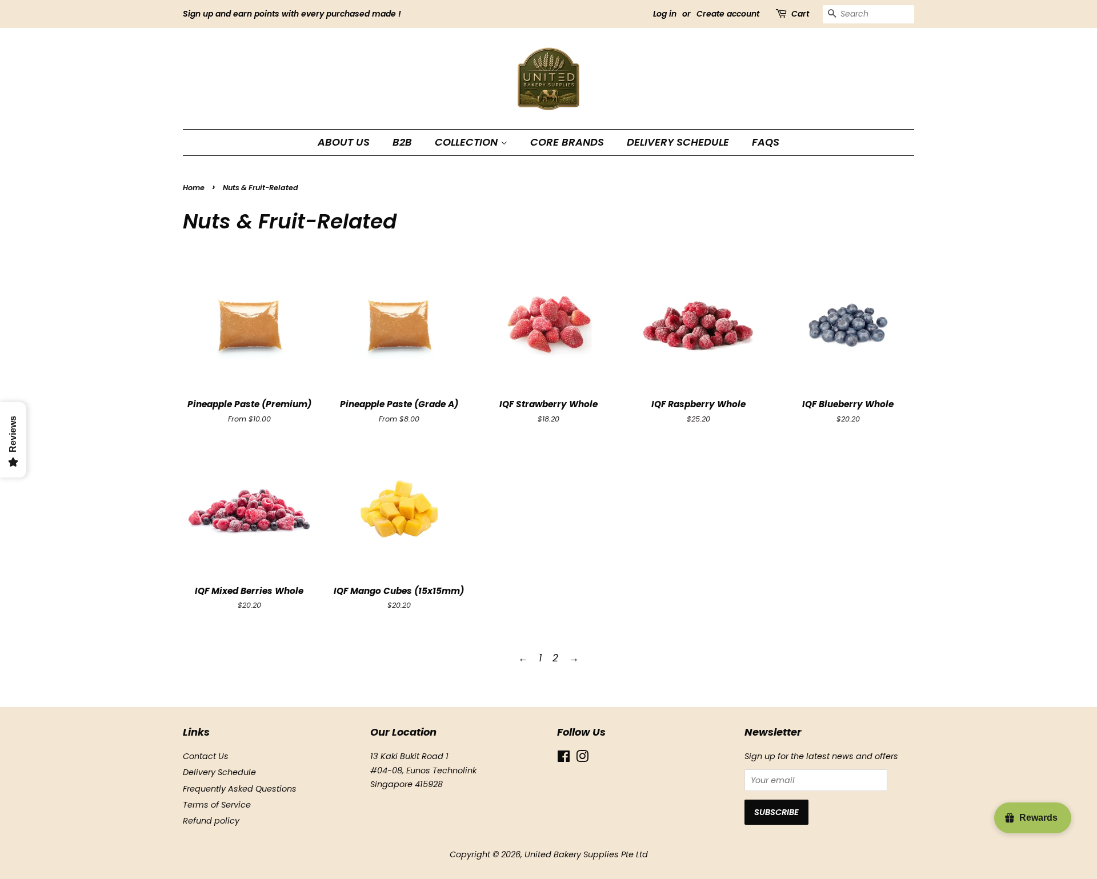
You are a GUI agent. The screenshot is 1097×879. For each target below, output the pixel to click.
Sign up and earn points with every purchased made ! (292, 13)
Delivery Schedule (678, 142)
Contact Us (206, 756)
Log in (664, 13)
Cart (800, 13)
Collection (468, 142)
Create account (727, 13)
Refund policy (211, 820)
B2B (402, 142)
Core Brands (567, 142)
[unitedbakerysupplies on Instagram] (582, 758)
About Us (344, 142)
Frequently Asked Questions (240, 788)
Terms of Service (217, 804)
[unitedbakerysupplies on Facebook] (563, 758)
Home (194, 187)
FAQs (765, 142)
